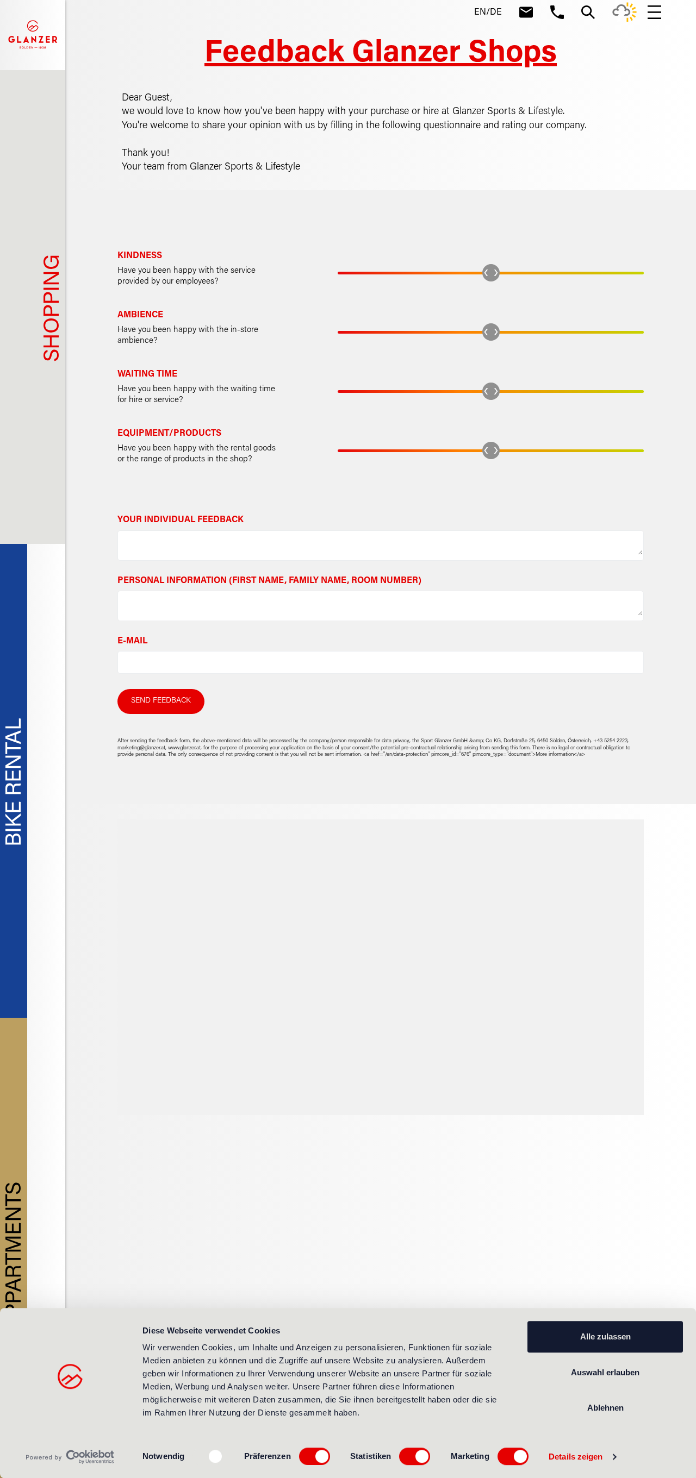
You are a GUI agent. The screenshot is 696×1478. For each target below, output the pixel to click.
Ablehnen (605, 1407)
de (496, 12)
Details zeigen (575, 1456)
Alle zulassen (605, 1336)
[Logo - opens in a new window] (70, 1457)
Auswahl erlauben (605, 1372)
